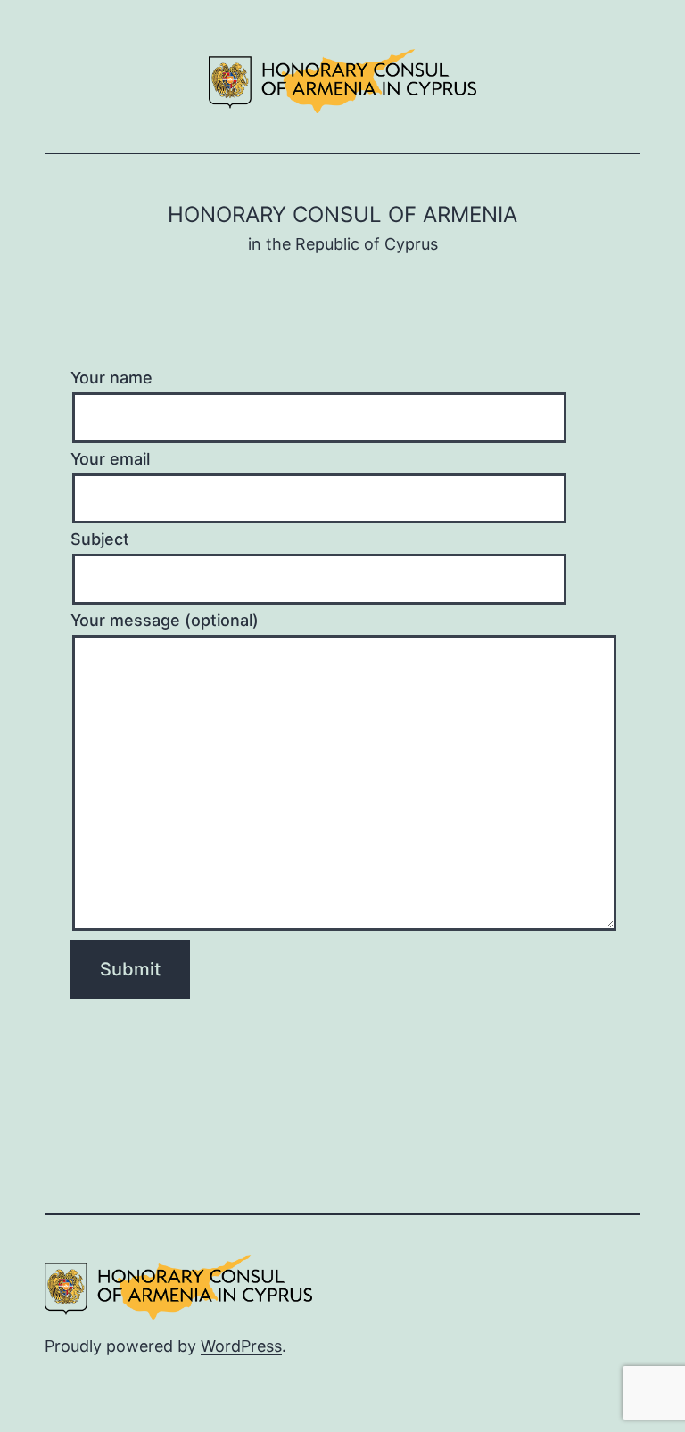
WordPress (241, 1346)
